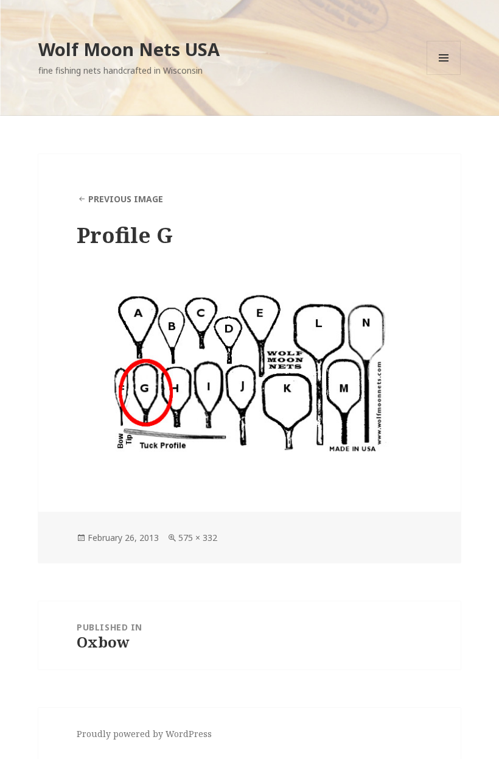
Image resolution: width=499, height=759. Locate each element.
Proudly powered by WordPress (144, 734)
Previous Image (125, 199)
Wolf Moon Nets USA (129, 49)
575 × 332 (197, 537)
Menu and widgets (444, 74)
